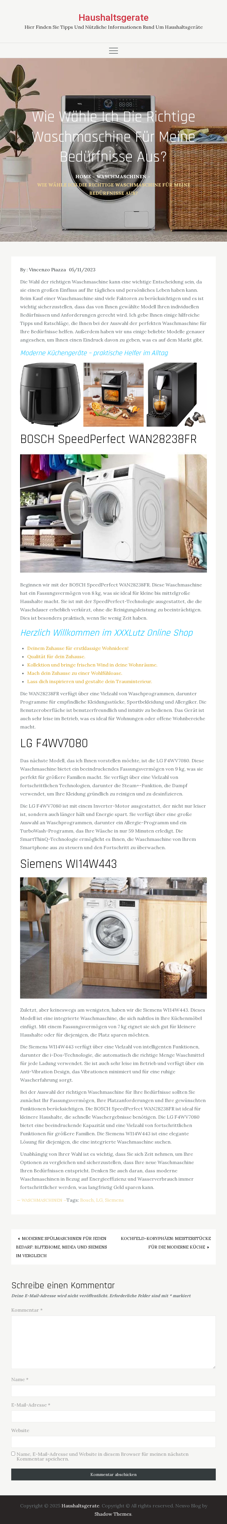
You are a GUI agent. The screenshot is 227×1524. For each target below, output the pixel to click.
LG (99, 1200)
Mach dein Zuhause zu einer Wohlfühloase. (74, 673)
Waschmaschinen (42, 1200)
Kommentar (27, 1310)
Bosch (87, 1200)
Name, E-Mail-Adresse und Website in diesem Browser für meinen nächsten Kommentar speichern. (103, 1456)
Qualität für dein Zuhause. (56, 656)
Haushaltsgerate (114, 17)
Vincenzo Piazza (47, 269)
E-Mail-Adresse (30, 1405)
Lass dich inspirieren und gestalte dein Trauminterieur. (89, 681)
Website (20, 1430)
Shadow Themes (113, 1514)
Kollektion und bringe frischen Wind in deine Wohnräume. (92, 665)
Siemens (114, 1200)
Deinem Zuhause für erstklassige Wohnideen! (78, 648)
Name (19, 1379)
